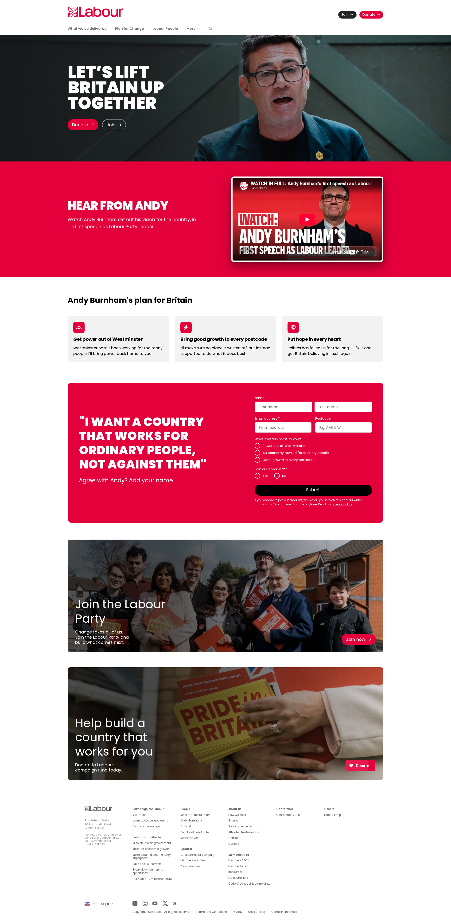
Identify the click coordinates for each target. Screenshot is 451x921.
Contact (233, 838)
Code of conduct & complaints (249, 884)
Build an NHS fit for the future (152, 879)
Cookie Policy (257, 912)
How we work (237, 815)
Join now (355, 639)
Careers (233, 844)
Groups (233, 820)
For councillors (238, 878)
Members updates (193, 860)
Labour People (165, 28)
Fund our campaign (146, 826)
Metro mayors (189, 838)
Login (105, 904)
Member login (237, 866)
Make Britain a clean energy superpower (151, 856)
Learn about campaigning (150, 820)
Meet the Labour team (195, 815)
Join (345, 14)
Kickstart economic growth (150, 849)
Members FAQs (238, 860)
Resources (235, 872)
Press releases (190, 866)
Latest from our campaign (198, 855)
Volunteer (139, 815)
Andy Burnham (191, 820)
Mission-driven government (151, 843)
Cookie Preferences (284, 912)
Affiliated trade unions (243, 832)
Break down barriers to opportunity (147, 871)
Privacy (237, 912)
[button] (210, 29)
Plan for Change (129, 28)
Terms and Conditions (211, 912)
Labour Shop (332, 815)
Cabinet (185, 826)
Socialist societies (240, 826)
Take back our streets (147, 864)
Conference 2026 (288, 815)
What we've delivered (87, 28)
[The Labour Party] (95, 11)
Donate (369, 14)
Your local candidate (194, 832)
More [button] (191, 28)
